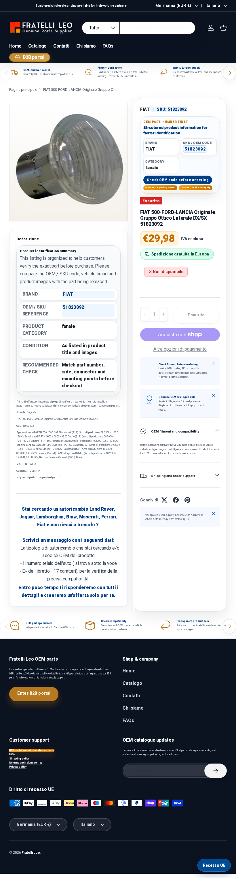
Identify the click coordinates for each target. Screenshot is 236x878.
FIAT (145, 109)
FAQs (107, 46)
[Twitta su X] (164, 500)
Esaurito (196, 315)
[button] (223, 27)
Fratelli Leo (31, 853)
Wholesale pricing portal (160, 187)
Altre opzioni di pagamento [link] (180, 349)
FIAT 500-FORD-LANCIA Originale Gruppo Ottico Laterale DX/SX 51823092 (80, 89)
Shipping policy (19, 758)
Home (15, 46)
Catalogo (37, 46)
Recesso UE (214, 865)
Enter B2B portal (33, 693)
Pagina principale (23, 89)
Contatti (61, 46)
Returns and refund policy (25, 762)
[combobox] (138, 28)
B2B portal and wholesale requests (31, 750)
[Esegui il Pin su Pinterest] (187, 500)
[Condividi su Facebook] (176, 500)
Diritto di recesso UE (31, 789)
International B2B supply (195, 187)
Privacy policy (17, 766)
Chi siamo (86, 46)
